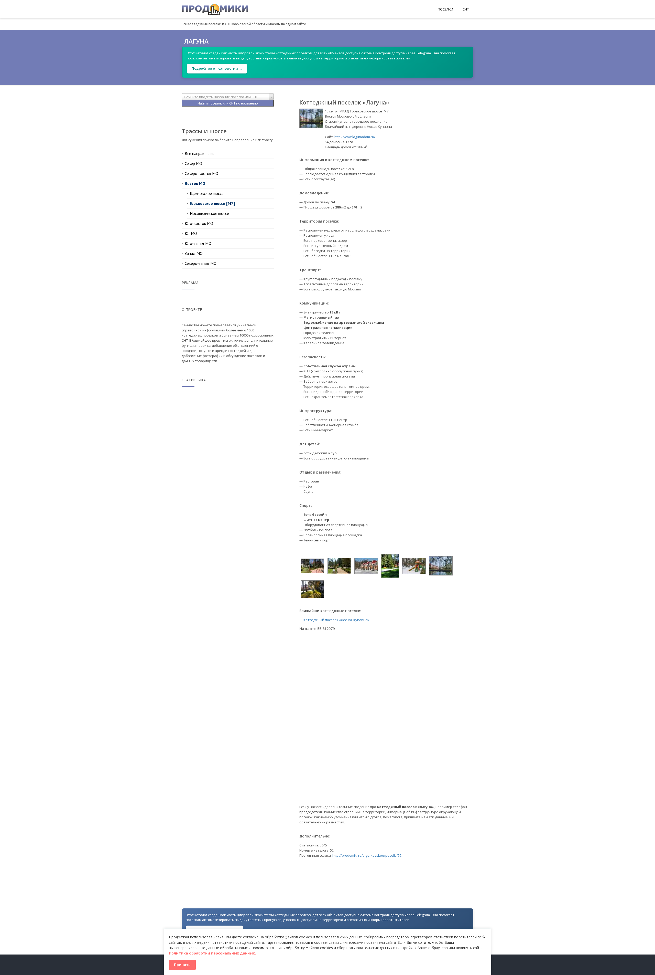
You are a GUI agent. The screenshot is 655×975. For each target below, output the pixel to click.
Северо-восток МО (201, 173)
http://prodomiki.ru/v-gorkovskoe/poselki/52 (366, 855)
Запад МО (194, 253)
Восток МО (195, 183)
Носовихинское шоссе (209, 213)
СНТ (466, 9)
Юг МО (191, 233)
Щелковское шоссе (207, 193)
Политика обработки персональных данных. (212, 953)
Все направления (199, 153)
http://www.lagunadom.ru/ (354, 136)
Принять (182, 964)
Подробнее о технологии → (217, 68)
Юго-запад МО (198, 243)
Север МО (193, 163)
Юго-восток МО (199, 223)
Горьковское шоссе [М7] (212, 203)
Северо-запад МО (200, 263)
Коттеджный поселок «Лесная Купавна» (336, 619)
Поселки (445, 9)
